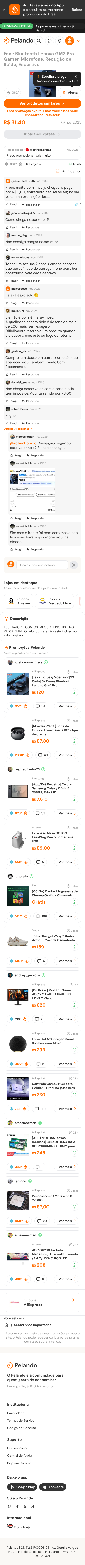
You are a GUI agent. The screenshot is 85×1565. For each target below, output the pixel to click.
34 (43, 706)
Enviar (77, 164)
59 (43, 813)
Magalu (36, 930)
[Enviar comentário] (74, 565)
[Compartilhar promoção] (74, 692)
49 (46, 755)
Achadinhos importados (32, 1325)
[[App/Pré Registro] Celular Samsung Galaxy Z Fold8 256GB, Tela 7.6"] (18, 801)
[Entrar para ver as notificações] (59, 40)
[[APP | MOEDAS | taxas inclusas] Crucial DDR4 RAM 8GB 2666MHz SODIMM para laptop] (18, 1155)
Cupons (33, 1302)
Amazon (37, 827)
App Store (56, 1487)
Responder (33, 205)
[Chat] (49, 40)
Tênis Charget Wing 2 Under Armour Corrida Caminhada (53, 938)
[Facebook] (19, 1507)
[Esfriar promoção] (6, 164)
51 (43, 1064)
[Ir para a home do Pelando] (19, 41)
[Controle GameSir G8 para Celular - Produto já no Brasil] (18, 1098)
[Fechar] (4, 10)
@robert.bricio (23, 443)
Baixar (77, 9)
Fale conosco (17, 1448)
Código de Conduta (21, 1428)
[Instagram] (11, 1507)
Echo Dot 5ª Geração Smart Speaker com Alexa (53, 1041)
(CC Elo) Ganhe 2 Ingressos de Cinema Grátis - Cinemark (55, 893)
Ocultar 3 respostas (16, 429)
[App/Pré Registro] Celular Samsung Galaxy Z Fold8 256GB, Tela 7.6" (52, 788)
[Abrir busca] (38, 40)
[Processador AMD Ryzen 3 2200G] (18, 1211)
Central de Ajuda (19, 1455)
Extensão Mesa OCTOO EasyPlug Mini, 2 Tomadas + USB (52, 837)
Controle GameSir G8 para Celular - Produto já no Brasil (54, 1086)
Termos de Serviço (20, 1420)
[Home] (6, 1325)
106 (44, 916)
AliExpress (38, 671)
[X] (26, 1507)
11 (41, 1109)
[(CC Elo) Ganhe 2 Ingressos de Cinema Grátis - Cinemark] (18, 906)
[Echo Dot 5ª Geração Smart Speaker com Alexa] (18, 1054)
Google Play (25, 1487)
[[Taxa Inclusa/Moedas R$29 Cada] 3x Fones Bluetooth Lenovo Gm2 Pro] (18, 694)
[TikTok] (34, 1507)
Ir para (39, 134)
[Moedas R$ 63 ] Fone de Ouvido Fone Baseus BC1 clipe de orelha (55, 730)
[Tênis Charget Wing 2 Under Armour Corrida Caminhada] (18, 951)
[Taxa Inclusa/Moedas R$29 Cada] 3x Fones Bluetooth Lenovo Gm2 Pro (53, 681)
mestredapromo (40, 150)
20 (45, 1221)
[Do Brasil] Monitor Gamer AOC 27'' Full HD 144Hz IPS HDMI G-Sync (52, 994)
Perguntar (35, 164)
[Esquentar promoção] (20, 164)
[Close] (76, 76)
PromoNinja (21, 1527)
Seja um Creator (19, 1463)
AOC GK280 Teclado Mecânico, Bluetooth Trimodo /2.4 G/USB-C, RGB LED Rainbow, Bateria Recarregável (55, 1258)
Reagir (14, 204)
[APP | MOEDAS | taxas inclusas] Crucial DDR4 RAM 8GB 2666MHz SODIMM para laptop (53, 1144)
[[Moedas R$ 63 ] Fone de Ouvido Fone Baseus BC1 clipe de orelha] (18, 743)
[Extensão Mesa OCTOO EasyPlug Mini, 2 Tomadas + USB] (18, 850)
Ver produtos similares (39, 103)
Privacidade (15, 1413)
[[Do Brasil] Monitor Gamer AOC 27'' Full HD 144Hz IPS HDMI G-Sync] (18, 1007)
